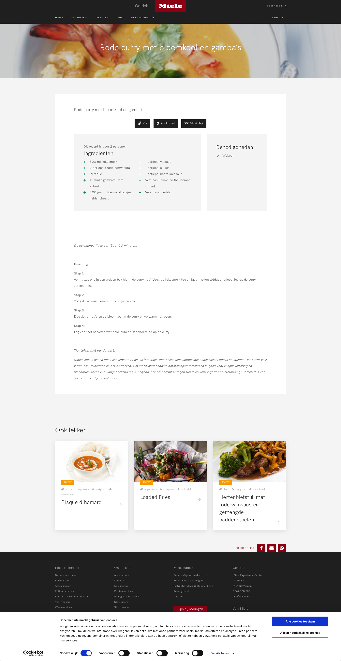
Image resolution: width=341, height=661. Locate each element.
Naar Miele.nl (275, 6)
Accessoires (121, 575)
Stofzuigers (121, 602)
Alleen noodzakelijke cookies (300, 632)
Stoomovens (121, 607)
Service (278, 18)
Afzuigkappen (63, 586)
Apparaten (79, 18)
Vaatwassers (62, 602)
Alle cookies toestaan (300, 621)
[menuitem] (63, 18)
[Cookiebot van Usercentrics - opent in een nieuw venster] (33, 653)
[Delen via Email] (271, 548)
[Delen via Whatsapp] (282, 548)
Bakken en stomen (66, 575)
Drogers (119, 580)
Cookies (178, 596)
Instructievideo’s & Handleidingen (194, 586)
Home (59, 18)
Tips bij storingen (190, 609)
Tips (120, 18)
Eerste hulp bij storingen (188, 580)
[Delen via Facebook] (261, 548)
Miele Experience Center (248, 575)
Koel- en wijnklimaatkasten (71, 596)
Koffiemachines (64, 591)
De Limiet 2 (240, 580)
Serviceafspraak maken (187, 575)
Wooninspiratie (143, 18)
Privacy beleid (181, 591)
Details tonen (220, 653)
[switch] (124, 653)
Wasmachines (63, 607)
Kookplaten (62, 580)
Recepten (102, 18)
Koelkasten (121, 586)
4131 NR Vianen (242, 586)
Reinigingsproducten (126, 596)
